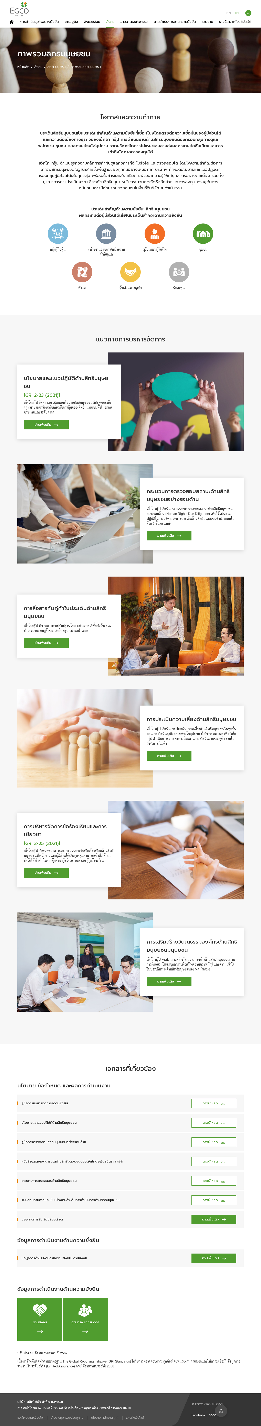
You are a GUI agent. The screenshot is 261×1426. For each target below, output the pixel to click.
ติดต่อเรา (214, 1415)
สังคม (38, 66)
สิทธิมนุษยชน (56, 66)
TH (236, 13)
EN (228, 13)
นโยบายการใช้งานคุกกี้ (105, 1418)
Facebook (198, 1415)
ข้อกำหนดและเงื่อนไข (30, 1418)
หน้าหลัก (23, 66)
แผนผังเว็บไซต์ (135, 1418)
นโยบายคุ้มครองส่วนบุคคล (67, 1418)
